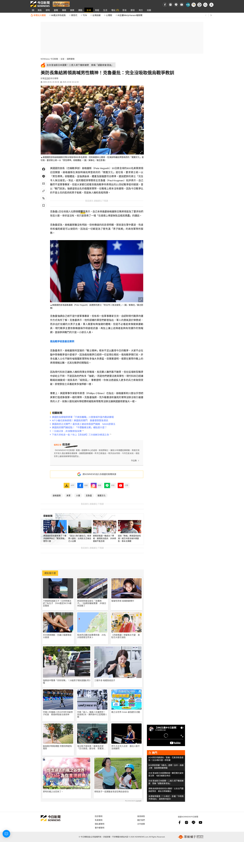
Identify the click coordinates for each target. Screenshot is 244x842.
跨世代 (74, 15)
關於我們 (141, 820)
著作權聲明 (99, 828)
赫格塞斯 (57, 495)
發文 (82, 211)
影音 (125, 10)
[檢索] (205, 5)
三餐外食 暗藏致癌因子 (104, 680)
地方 (141, 10)
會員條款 (141, 816)
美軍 (68, 495)
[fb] (165, 5)
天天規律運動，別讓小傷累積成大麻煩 (57, 636)
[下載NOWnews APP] (199, 5)
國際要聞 (70, 59)
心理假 (109, 15)
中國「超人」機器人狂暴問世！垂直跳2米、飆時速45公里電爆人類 (92, 714)
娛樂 (72, 10)
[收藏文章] (43, 205)
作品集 (134, 460)
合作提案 (141, 824)
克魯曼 (89, 495)
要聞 (56, 10)
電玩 (113, 10)
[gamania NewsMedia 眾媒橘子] (190, 837)
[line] (176, 5)
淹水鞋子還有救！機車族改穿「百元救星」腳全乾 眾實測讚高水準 (91, 747)
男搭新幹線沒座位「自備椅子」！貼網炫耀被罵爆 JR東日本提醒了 (91, 603)
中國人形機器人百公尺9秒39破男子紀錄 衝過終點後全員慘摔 (58, 713)
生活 (105, 10)
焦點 (40, 10)
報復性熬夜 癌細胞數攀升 (122, 601)
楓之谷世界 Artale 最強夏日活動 (125, 712)
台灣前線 (96, 15)
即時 (48, 10)
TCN (85, 15)
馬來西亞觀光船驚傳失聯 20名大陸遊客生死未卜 (91, 636)
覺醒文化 (101, 495)
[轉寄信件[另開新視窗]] (43, 184)
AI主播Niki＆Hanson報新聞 (130, 15)
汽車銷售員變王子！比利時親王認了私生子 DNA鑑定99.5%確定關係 (57, 603)
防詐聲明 (98, 816)
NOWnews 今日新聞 (49, 59)
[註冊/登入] (211, 5)
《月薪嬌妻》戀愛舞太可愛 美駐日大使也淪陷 (125, 636)
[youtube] (182, 5)
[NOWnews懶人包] (194, 5)
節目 (133, 10)
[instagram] (170, 5)
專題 (64, 10)
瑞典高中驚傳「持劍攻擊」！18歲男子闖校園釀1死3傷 (66, 681)
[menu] (33, 10)
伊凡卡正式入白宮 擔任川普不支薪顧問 (125, 747)
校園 (149, 10)
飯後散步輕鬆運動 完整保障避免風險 (57, 747)
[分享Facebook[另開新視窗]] (43, 169)
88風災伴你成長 (58, 15)
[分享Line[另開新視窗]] (43, 176)
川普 (78, 495)
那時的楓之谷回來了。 (53, 792)
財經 (97, 10)
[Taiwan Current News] (188, 5)
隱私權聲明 (99, 824)
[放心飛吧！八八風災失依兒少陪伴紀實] (61, 4)
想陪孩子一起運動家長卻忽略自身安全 (111, 792)
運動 (80, 10)
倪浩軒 (47, 78)
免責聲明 (98, 820)
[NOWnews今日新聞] (40, 4)
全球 (88, 10)
